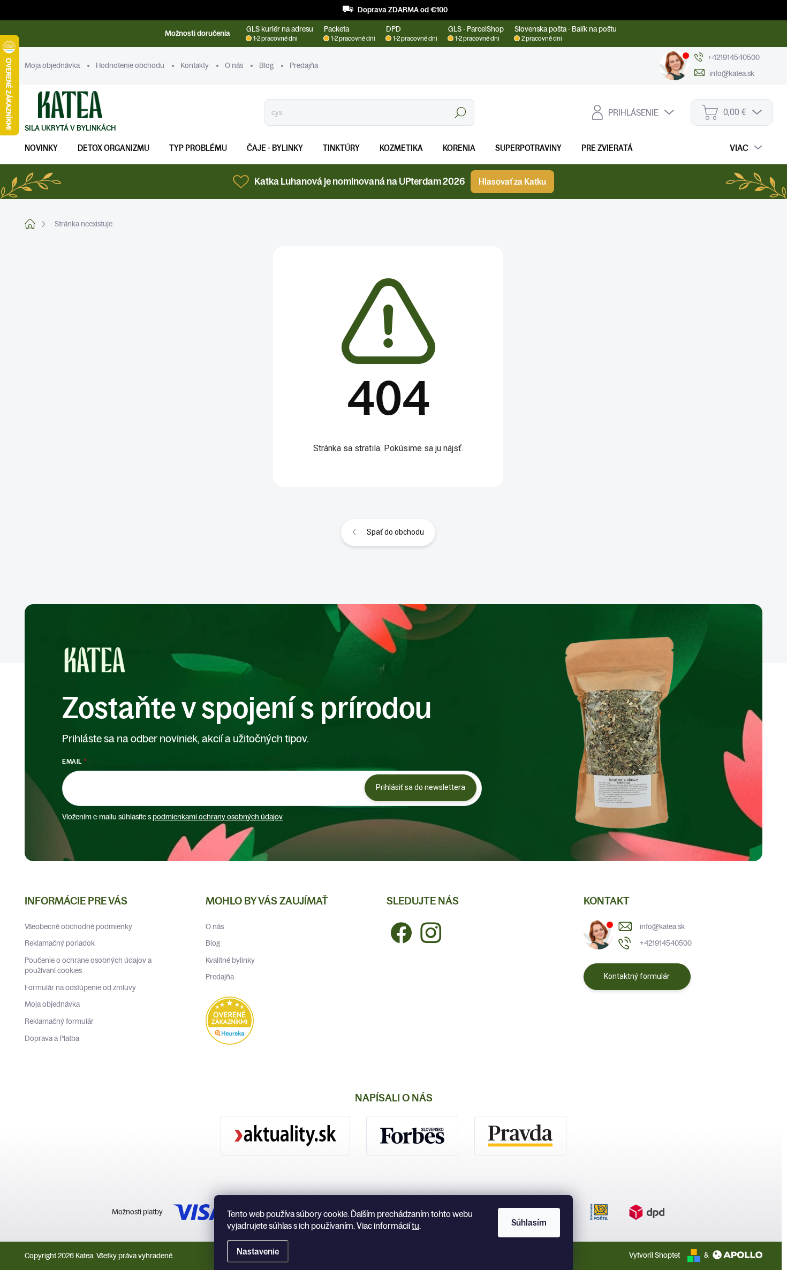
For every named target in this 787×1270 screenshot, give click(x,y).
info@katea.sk (662, 926)
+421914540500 (666, 943)
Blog (266, 65)
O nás (234, 65)
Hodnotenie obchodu (130, 65)
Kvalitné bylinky (230, 960)
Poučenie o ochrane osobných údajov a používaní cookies (88, 965)
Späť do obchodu (395, 532)
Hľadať (460, 112)
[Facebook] (397, 931)
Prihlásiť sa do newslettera (420, 787)
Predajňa (304, 65)
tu (415, 1225)
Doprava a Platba (52, 1038)
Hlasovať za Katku (512, 181)
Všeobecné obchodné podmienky (78, 926)
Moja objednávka (52, 65)
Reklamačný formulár (59, 1021)
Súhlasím (529, 1222)
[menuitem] (45, 148)
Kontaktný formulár (637, 976)
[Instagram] (426, 931)
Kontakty (194, 65)
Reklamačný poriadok (60, 943)
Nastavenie (258, 1251)
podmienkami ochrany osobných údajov (218, 817)
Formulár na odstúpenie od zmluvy (80, 987)
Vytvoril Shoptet (654, 1255)
